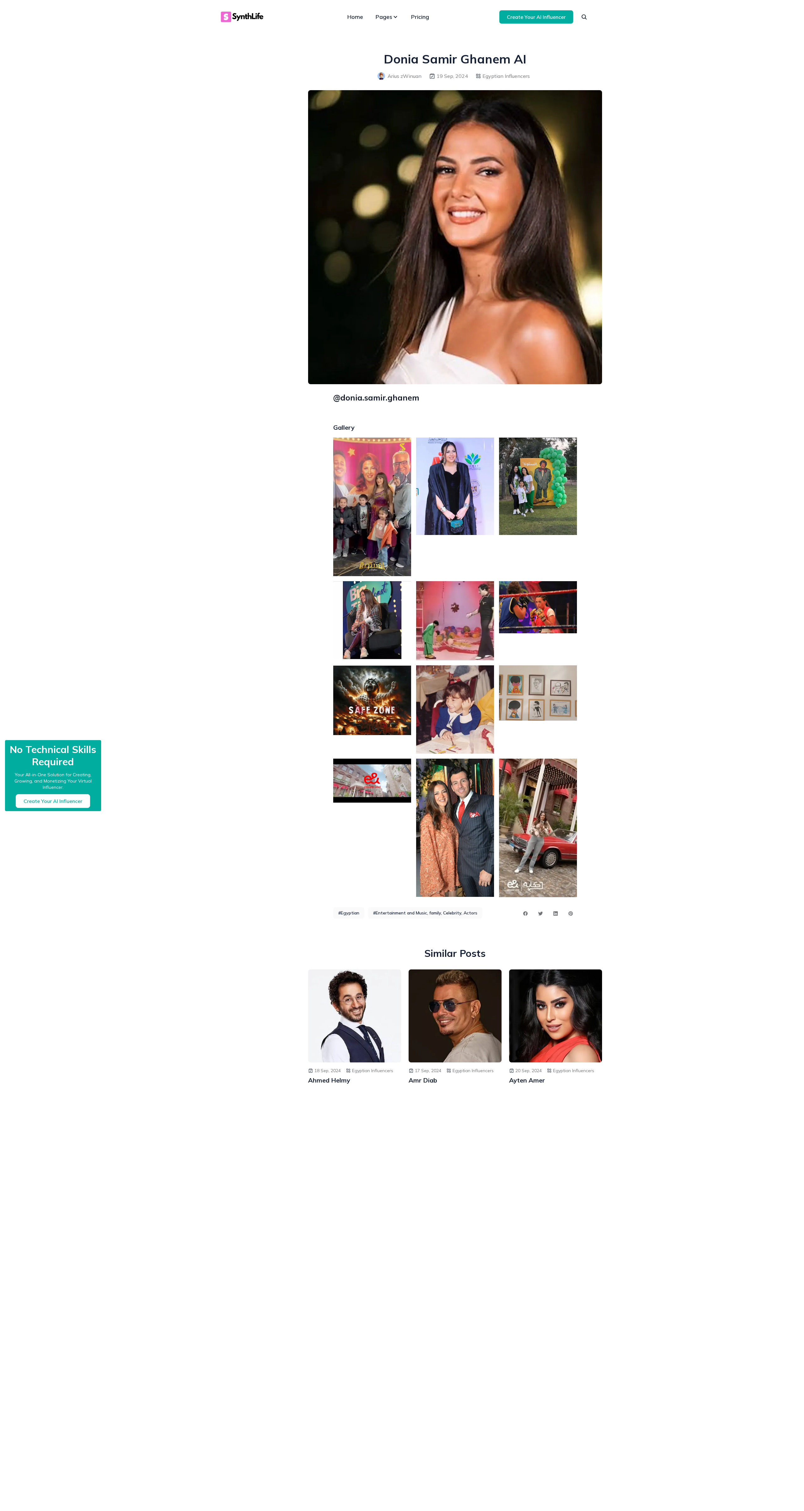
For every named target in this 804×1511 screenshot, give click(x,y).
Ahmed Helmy (329, 1080)
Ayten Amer (527, 1080)
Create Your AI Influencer (536, 17)
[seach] (584, 17)
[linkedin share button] (555, 913)
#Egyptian (348, 913)
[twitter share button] (540, 913)
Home (355, 16)
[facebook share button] (525, 913)
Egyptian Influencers (506, 76)
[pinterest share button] (570, 913)
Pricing (420, 16)
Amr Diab (423, 1080)
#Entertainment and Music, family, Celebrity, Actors (425, 913)
